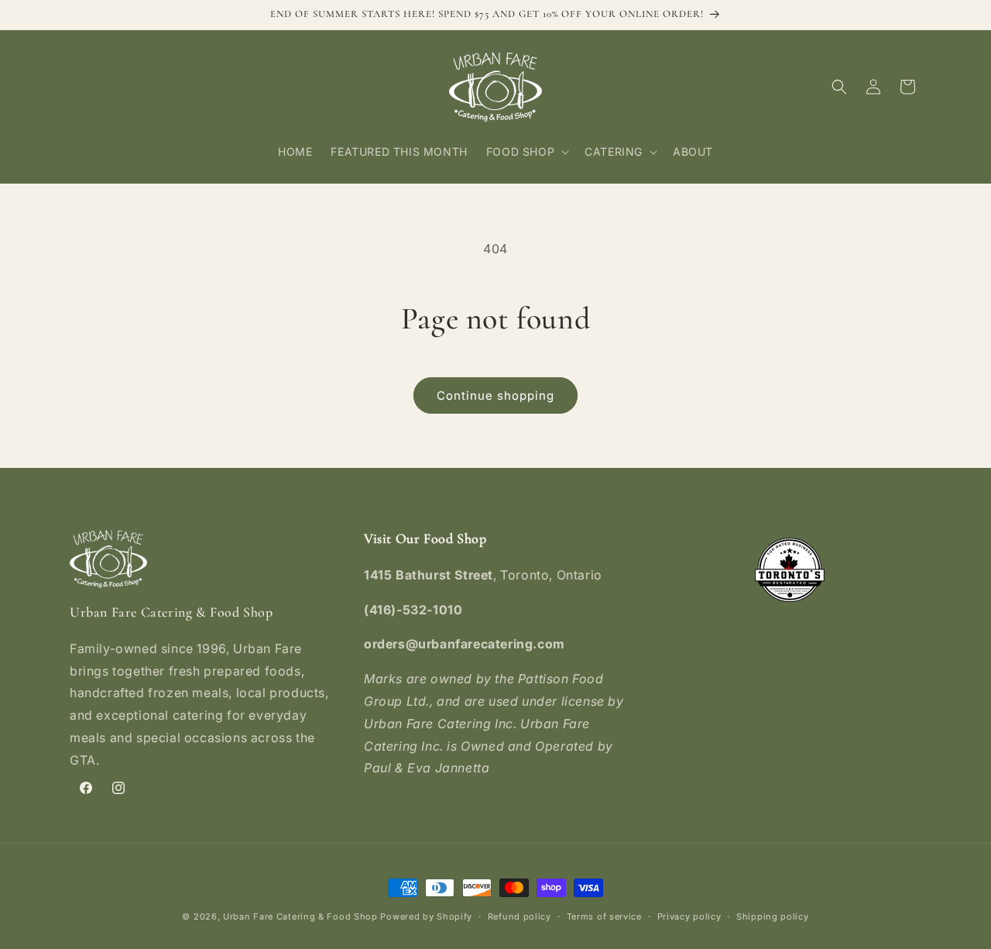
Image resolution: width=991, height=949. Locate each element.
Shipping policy (772, 916)
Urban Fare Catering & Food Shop (300, 916)
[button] (526, 152)
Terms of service (604, 916)
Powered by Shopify (426, 916)
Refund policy (519, 916)
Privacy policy (689, 916)
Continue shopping (495, 395)
